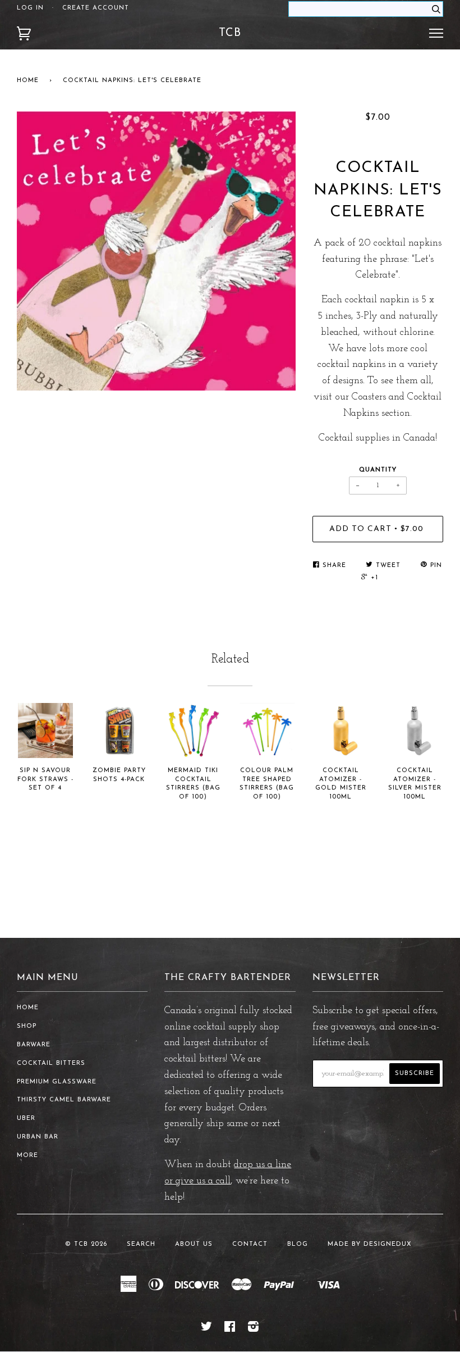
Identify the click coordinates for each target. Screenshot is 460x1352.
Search (141, 1244)
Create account (95, 8)
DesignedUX (388, 1244)
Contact (250, 1244)
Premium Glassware (56, 1082)
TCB (230, 33)
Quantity (378, 470)
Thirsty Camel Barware (64, 1100)
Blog (297, 1244)
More (27, 1156)
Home (28, 81)
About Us (194, 1244)
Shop (26, 1026)
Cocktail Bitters (51, 1063)
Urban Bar (37, 1137)
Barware (33, 1045)
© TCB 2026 (86, 1244)
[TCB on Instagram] (253, 1329)
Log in (30, 8)
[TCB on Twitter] (207, 1329)
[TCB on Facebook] (230, 1329)
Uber (26, 1118)
